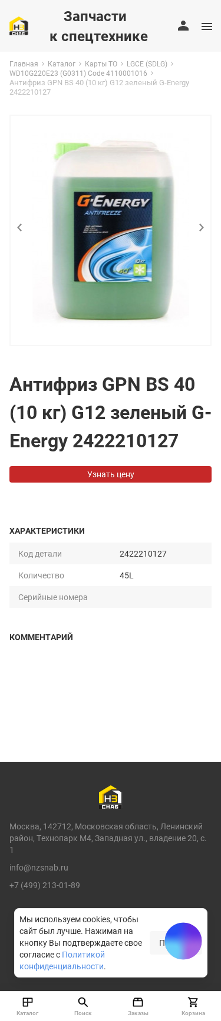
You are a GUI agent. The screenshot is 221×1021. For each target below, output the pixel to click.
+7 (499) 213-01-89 (44, 885)
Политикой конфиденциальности (62, 960)
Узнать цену (110, 474)
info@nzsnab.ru (38, 867)
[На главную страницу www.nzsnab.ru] (18, 25)
